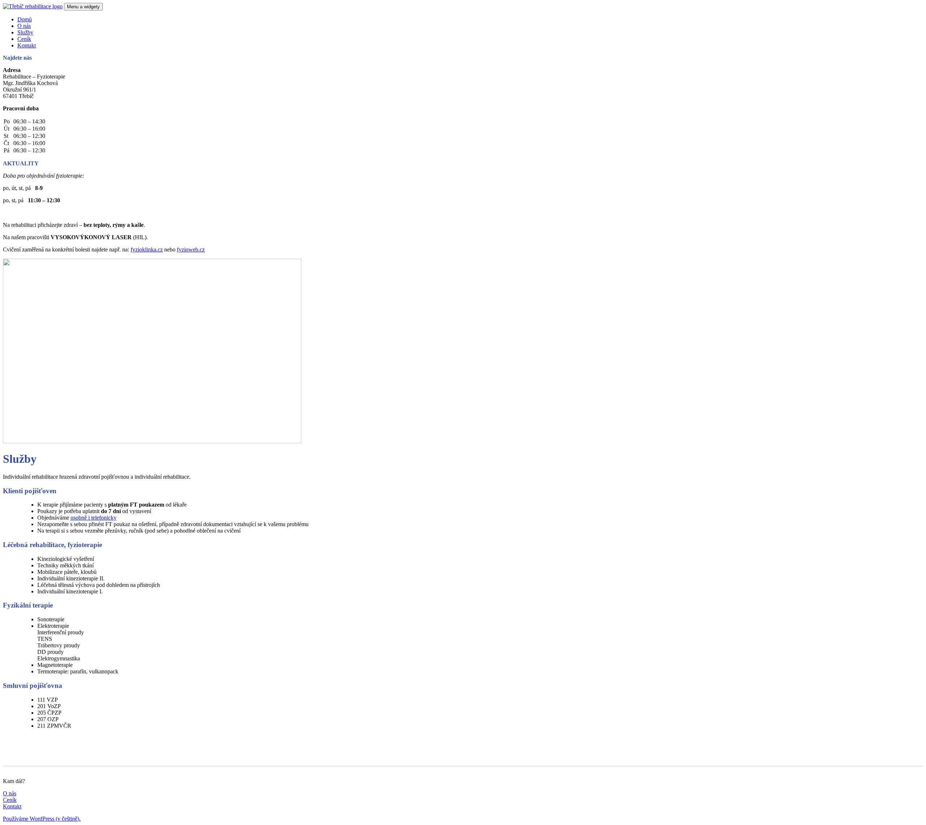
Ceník (24, 39)
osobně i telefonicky (93, 518)
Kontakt (26, 45)
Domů (24, 19)
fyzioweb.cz (191, 249)
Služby (25, 32)
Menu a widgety (83, 6)
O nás (24, 26)
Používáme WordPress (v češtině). (42, 819)
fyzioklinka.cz (147, 249)
